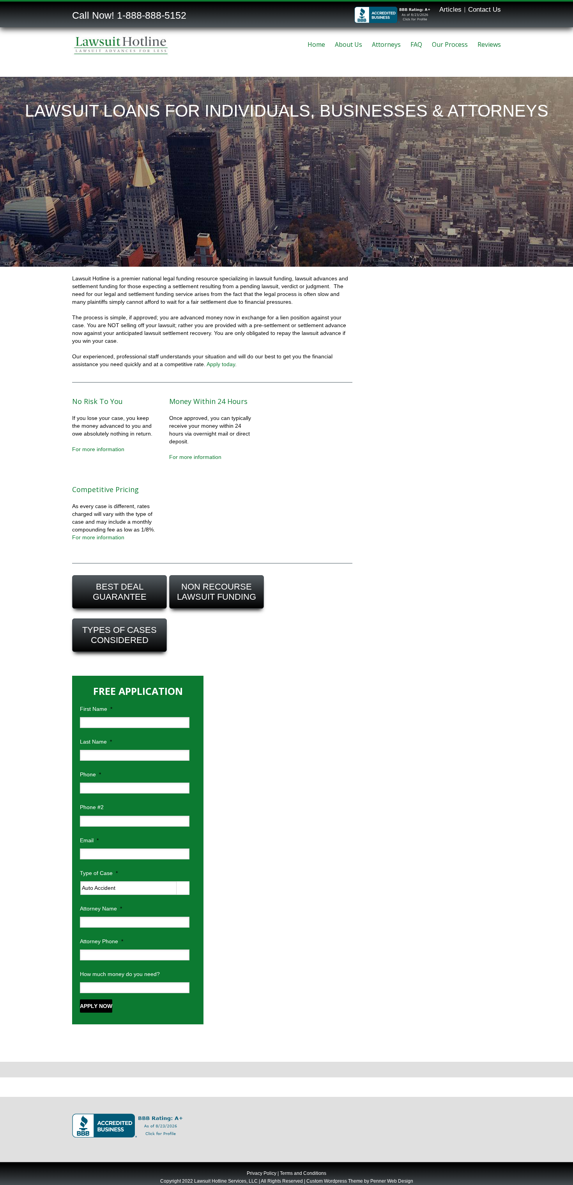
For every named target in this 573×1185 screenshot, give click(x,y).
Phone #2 (92, 807)
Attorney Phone (101, 941)
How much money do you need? (120, 974)
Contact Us (484, 9)
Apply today (221, 364)
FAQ (416, 44)
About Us (348, 44)
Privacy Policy (261, 1173)
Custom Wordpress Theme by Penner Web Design (359, 1181)
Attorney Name (101, 908)
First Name (96, 709)
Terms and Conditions (303, 1173)
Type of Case (99, 873)
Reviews (489, 44)
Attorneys (386, 44)
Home (316, 44)
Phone (90, 774)
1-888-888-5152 (151, 15)
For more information (98, 449)
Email (89, 840)
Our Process (450, 44)
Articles (450, 9)
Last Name (96, 742)
